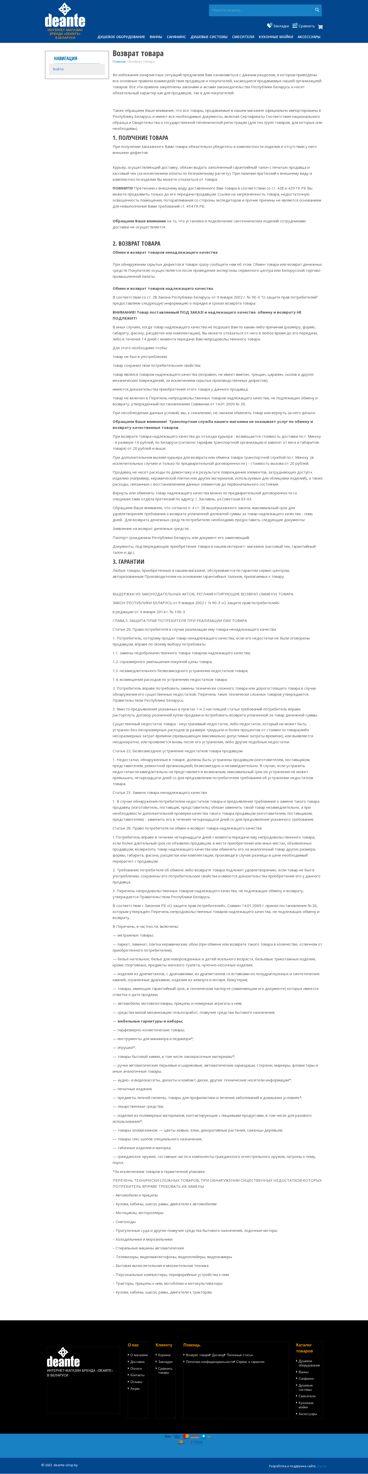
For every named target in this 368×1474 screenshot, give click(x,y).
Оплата (136, 1368)
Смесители (243, 36)
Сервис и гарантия (250, 1362)
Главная (119, 61)
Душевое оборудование (121, 36)
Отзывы (136, 1382)
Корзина (164, 1355)
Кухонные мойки (276, 36)
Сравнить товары (165, 1370)
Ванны (156, 36)
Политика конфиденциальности (210, 1362)
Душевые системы (209, 36)
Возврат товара (198, 1355)
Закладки (165, 1362)
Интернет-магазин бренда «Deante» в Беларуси (65, 34)
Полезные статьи (240, 1355)
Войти (58, 69)
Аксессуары (309, 36)
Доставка (137, 1362)
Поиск (317, 10)
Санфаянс (176, 36)
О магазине (139, 1355)
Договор (218, 1355)
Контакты (137, 1375)
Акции (134, 1389)
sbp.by (322, 1466)
